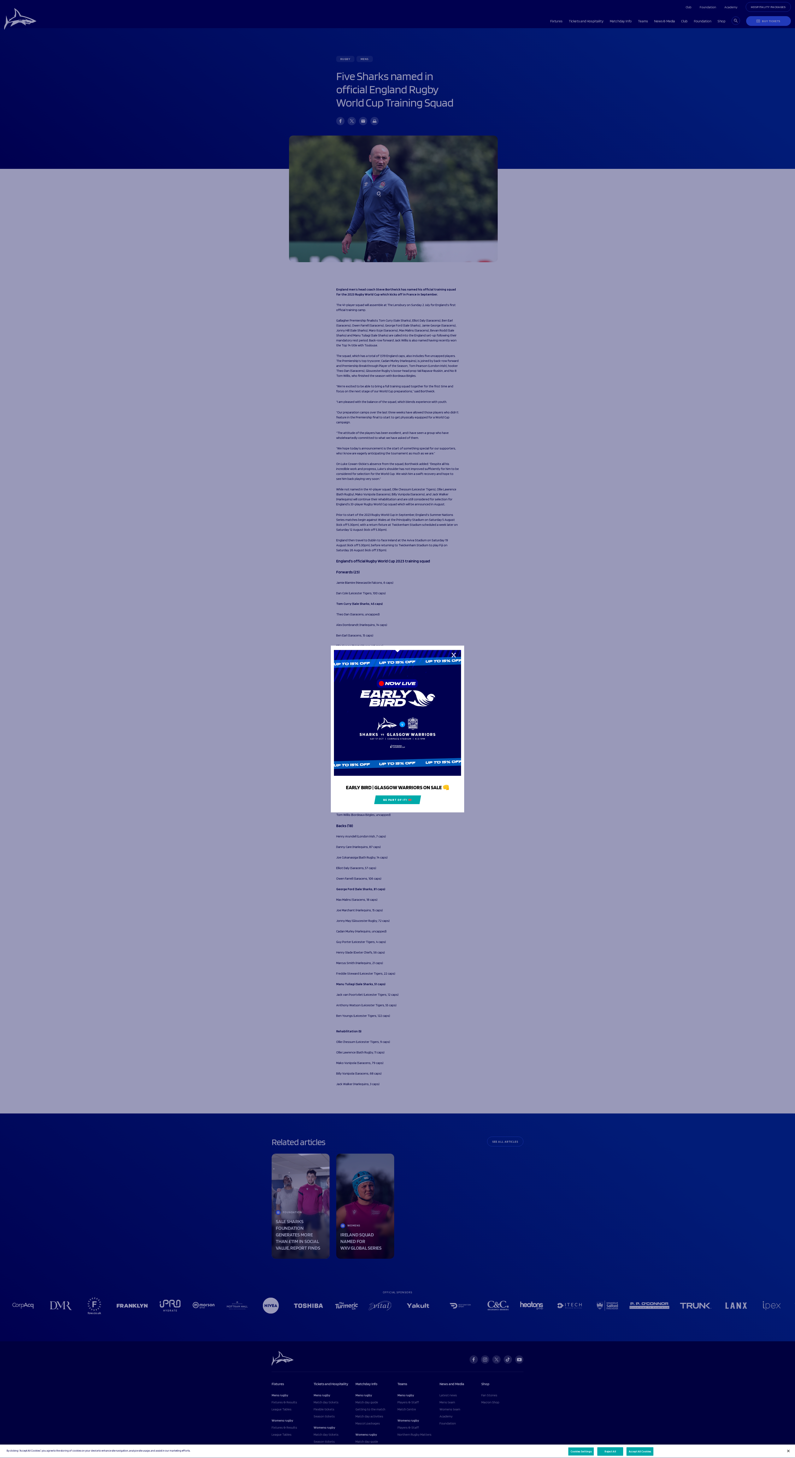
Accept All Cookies (640, 1451)
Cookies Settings (581, 1451)
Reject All (610, 1451)
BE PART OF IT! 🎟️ (397, 799)
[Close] (788, 1451)
